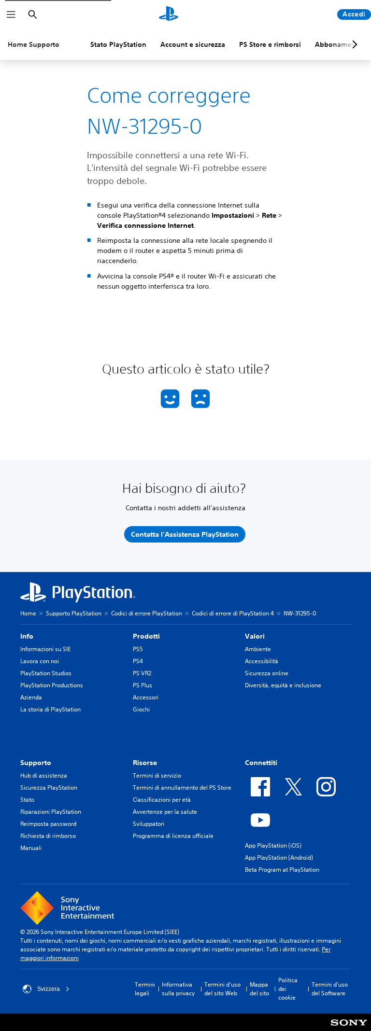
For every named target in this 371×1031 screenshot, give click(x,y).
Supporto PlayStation (73, 613)
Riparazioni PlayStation (50, 812)
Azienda (31, 697)
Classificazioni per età (162, 799)
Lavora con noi (39, 661)
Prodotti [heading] (146, 636)
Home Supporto (33, 44)
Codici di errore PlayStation (146, 613)
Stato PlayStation (118, 44)
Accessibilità (261, 661)
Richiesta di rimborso (48, 836)
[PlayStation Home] (169, 14)
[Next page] (353, 44)
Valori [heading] (255, 636)
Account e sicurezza (192, 44)
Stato (27, 799)
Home (28, 613)
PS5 (138, 649)
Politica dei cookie (288, 989)
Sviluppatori (148, 824)
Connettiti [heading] (261, 762)
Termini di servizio (157, 775)
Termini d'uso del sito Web (222, 988)
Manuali (31, 848)
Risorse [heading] (145, 762)
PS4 (138, 661)
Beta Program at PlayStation (282, 869)
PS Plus (142, 685)
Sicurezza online (266, 673)
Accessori (145, 697)
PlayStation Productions (51, 685)
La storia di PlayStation (50, 709)
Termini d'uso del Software (330, 988)
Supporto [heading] (35, 762)
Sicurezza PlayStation (48, 787)
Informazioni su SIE (45, 649)
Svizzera (48, 989)
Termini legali (145, 988)
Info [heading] (26, 636)
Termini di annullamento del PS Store (182, 787)
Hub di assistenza (43, 775)
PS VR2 (142, 673)
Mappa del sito (259, 988)
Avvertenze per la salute (165, 812)
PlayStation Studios (45, 673)
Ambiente (258, 649)
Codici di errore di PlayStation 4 (233, 613)
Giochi (141, 709)
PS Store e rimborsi (270, 44)
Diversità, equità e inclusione (283, 685)
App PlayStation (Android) (279, 857)
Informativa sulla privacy (178, 988)
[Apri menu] (11, 14)
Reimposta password (48, 824)
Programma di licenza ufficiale (173, 836)
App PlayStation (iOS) (273, 845)
